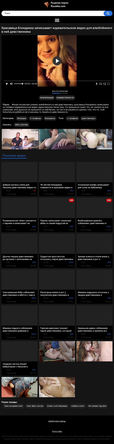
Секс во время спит (13, 406)
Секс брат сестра (35, 406)
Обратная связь (57, 421)
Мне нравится (45, 92)
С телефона (35, 118)
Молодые (21, 118)
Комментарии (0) (65, 98)
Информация (46, 98)
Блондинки (50, 118)
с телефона (72, 118)
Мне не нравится (49, 92)
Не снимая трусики (97, 406)
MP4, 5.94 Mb (21, 125)
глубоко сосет (77, 406)
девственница (88, 118)
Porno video (57, 431)
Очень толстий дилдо (57, 406)
